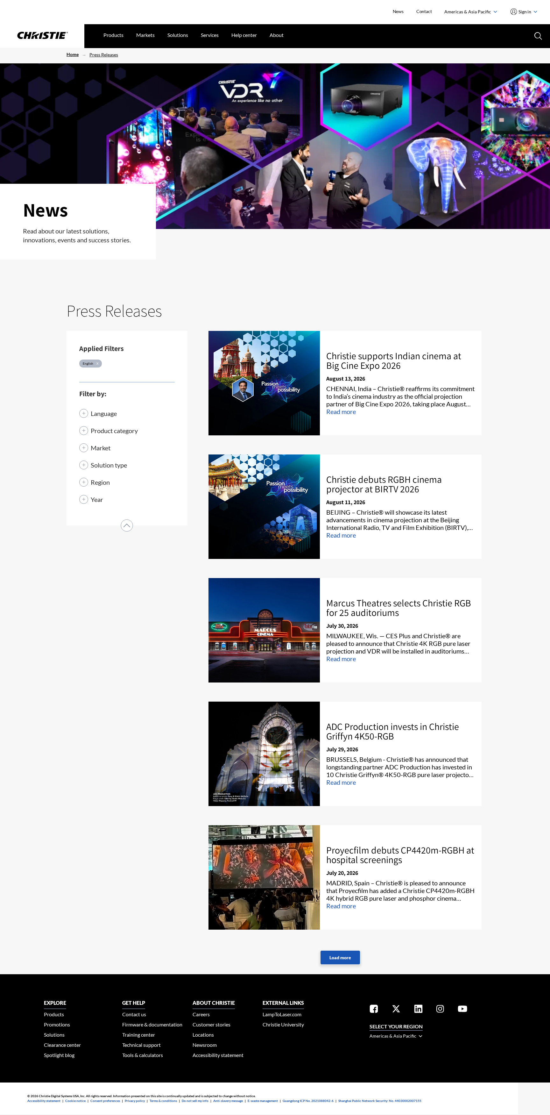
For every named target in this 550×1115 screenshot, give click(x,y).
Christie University (283, 1024)
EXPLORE (55, 1003)
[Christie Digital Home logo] (42, 36)
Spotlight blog (59, 1055)
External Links (283, 1003)
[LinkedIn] (418, 1010)
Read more (341, 411)
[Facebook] (374, 1010)
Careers (201, 1014)
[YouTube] (462, 1010)
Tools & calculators (142, 1055)
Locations (203, 1035)
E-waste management (263, 1101)
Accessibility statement (218, 1055)
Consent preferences (105, 1101)
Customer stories (211, 1024)
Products (113, 35)
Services (210, 35)
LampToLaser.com (282, 1014)
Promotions (57, 1024)
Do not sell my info (195, 1101)
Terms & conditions (163, 1101)
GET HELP (133, 1003)
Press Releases (103, 54)
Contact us (134, 1014)
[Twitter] (396, 1010)
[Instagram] (440, 1010)
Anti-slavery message (228, 1101)
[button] (127, 525)
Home (73, 54)
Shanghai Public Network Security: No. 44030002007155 (379, 1101)
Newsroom (205, 1045)
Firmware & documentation (152, 1024)
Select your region (396, 1026)
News (398, 11)
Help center (244, 35)
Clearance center (62, 1045)
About (277, 35)
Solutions (177, 35)
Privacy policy (135, 1101)
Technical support (141, 1045)
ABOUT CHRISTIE (214, 1003)
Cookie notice (75, 1101)
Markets (145, 35)
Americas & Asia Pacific (468, 11)
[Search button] (537, 35)
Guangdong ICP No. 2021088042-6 (308, 1101)
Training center (138, 1035)
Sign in (525, 11)
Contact (424, 11)
